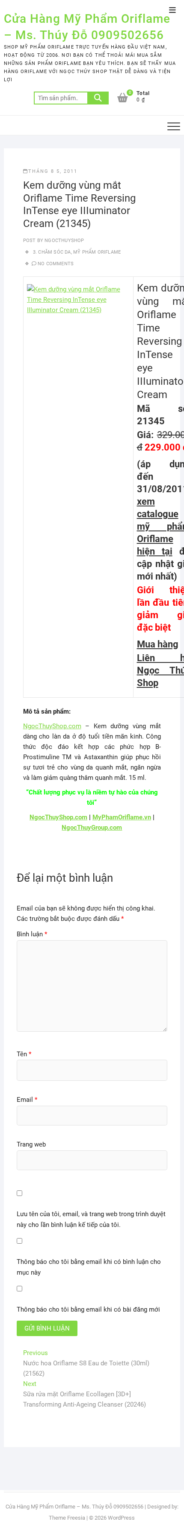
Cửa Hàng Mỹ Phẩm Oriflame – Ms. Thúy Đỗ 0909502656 (87, 27)
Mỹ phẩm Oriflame (97, 252)
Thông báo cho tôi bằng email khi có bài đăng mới (88, 1309)
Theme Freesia (67, 1518)
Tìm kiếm (98, 98)
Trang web (31, 1144)
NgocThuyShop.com (52, 726)
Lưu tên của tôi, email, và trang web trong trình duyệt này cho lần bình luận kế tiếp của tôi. (91, 1219)
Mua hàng (157, 644)
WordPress (121, 1518)
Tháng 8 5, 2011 (52, 171)
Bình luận (32, 934)
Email (27, 1100)
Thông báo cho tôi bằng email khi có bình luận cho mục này (89, 1267)
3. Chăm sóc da (52, 252)
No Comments (56, 264)
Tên (24, 1054)
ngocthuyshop (63, 240)
